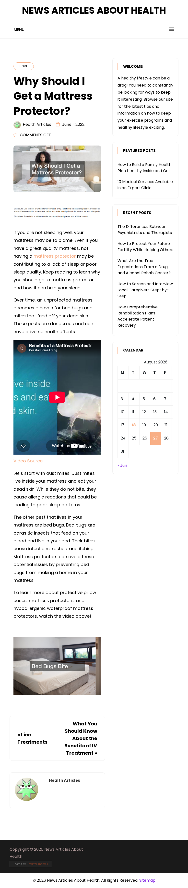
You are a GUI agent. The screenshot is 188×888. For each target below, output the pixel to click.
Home (24, 66)
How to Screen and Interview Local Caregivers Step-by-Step (145, 290)
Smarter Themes (37, 864)
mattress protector (55, 256)
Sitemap (147, 880)
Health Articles (37, 124)
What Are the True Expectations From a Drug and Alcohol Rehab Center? (144, 267)
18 (134, 425)
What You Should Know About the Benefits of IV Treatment (80, 738)
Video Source (28, 461)
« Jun (122, 465)
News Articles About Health (94, 10)
